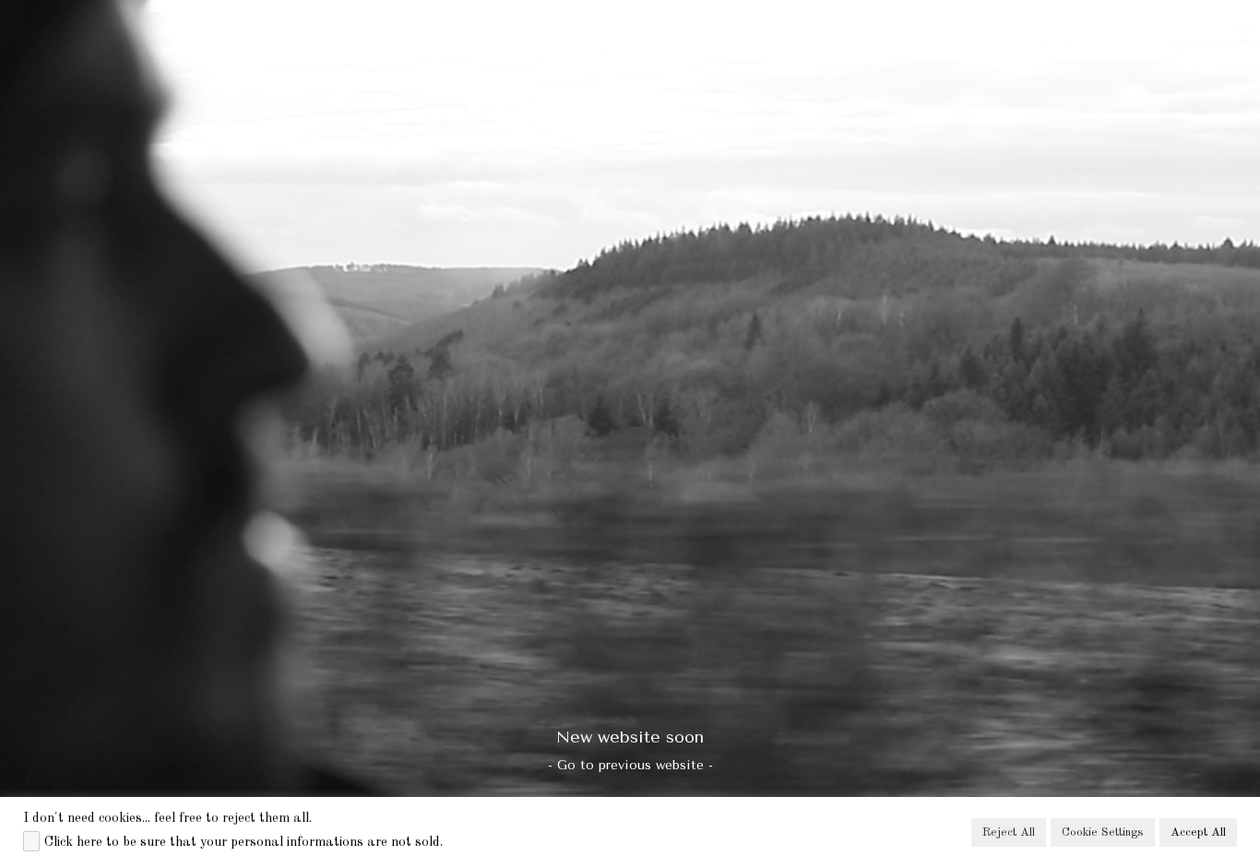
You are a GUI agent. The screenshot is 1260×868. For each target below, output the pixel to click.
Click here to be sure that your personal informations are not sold (242, 842)
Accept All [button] (1198, 832)
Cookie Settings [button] (1103, 832)
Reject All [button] (1008, 832)
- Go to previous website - (630, 765)
